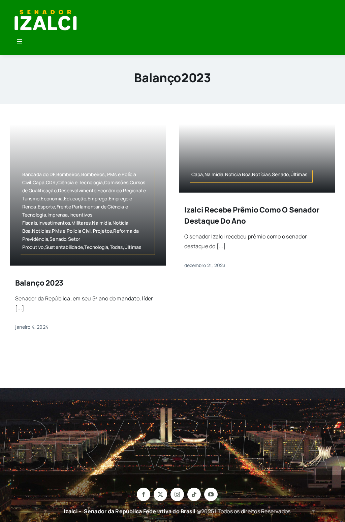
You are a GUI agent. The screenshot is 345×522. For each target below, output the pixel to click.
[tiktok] (194, 494)
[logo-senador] (45, 9)
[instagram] (177, 494)
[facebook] (143, 494)
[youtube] (211, 494)
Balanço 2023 (39, 283)
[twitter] (160, 494)
